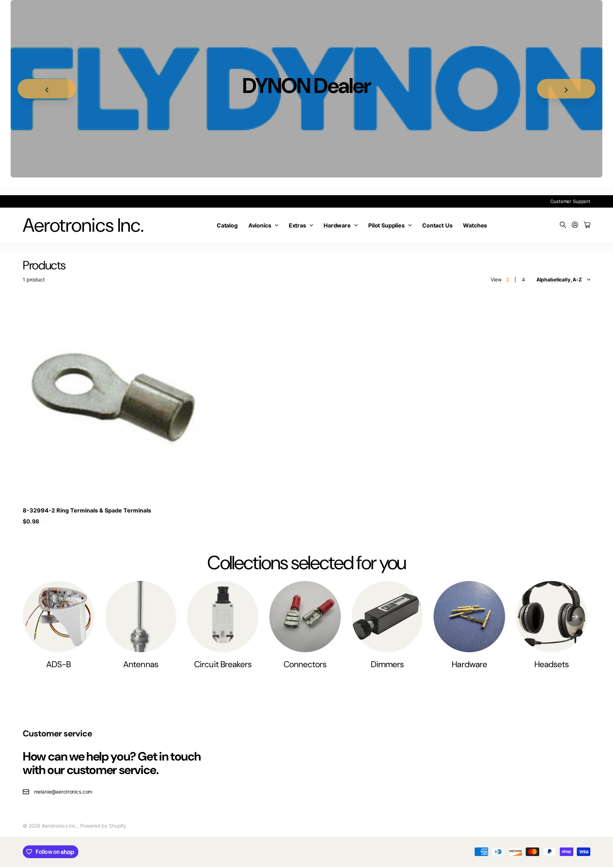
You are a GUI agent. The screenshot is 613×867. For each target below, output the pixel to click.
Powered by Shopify (103, 826)
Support (581, 201)
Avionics (259, 225)
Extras (297, 225)
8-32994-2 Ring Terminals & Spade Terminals (87, 510)
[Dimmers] (387, 617)
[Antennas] (141, 617)
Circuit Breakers (223, 664)
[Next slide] (566, 89)
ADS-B (58, 664)
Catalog (227, 225)
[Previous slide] (47, 89)
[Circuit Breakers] (223, 617)
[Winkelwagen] (587, 225)
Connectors (304, 664)
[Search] (563, 225)
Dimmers (387, 664)
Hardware (337, 225)
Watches (475, 225)
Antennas (140, 664)
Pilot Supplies (386, 225)
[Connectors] (305, 617)
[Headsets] (551, 617)
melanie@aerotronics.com (63, 792)
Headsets (551, 664)
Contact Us (437, 225)
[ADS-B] (58, 617)
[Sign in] (575, 225)
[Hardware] (469, 617)
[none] (575, 617)
